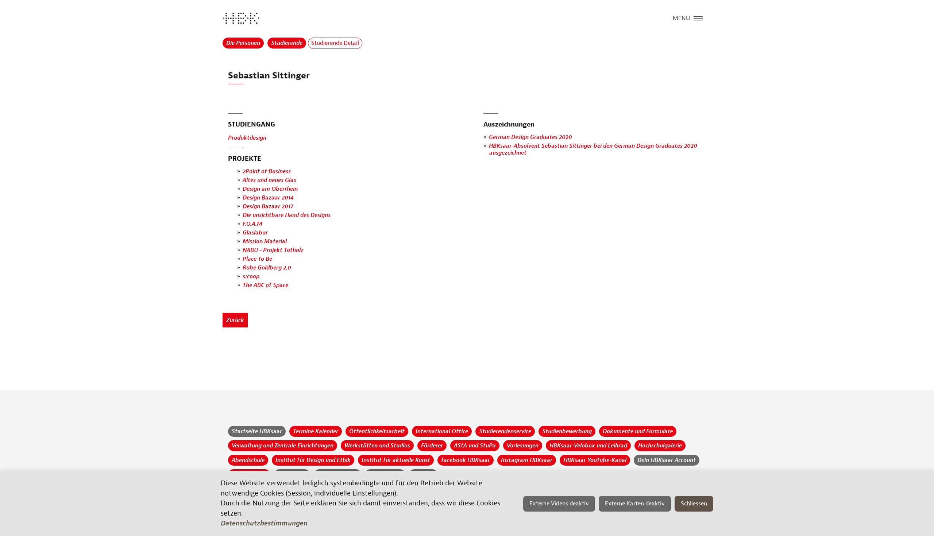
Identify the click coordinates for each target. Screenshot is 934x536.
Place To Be (257, 259)
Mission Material (265, 241)
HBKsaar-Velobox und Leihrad (588, 445)
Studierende (286, 43)
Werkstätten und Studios (377, 445)
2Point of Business (267, 171)
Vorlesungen (523, 445)
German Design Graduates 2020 (530, 137)
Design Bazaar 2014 (268, 197)
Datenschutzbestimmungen (264, 523)
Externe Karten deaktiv (635, 503)
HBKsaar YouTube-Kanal (594, 460)
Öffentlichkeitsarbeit (377, 431)
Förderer (432, 445)
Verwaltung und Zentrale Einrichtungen (282, 445)
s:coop (251, 276)
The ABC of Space (265, 285)
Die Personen (243, 43)
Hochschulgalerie (660, 445)
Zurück (235, 320)
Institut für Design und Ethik (313, 460)
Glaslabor (255, 232)
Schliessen (694, 503)
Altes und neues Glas (269, 180)
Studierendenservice (505, 431)
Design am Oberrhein (270, 189)
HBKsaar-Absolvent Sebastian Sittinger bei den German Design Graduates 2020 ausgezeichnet (593, 149)
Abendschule (248, 460)
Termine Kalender (315, 431)
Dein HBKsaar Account (666, 460)
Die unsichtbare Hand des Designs (287, 215)
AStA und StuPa (475, 445)
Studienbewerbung (567, 431)
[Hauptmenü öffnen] (698, 17)
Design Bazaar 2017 (268, 206)
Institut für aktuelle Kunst (396, 460)
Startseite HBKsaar (257, 431)
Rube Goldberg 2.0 (267, 267)
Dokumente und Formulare (638, 431)
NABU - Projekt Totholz (273, 250)
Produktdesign (247, 137)
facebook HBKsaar (465, 460)
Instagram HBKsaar (526, 460)
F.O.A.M (252, 224)
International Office (442, 431)
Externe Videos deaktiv (559, 503)
